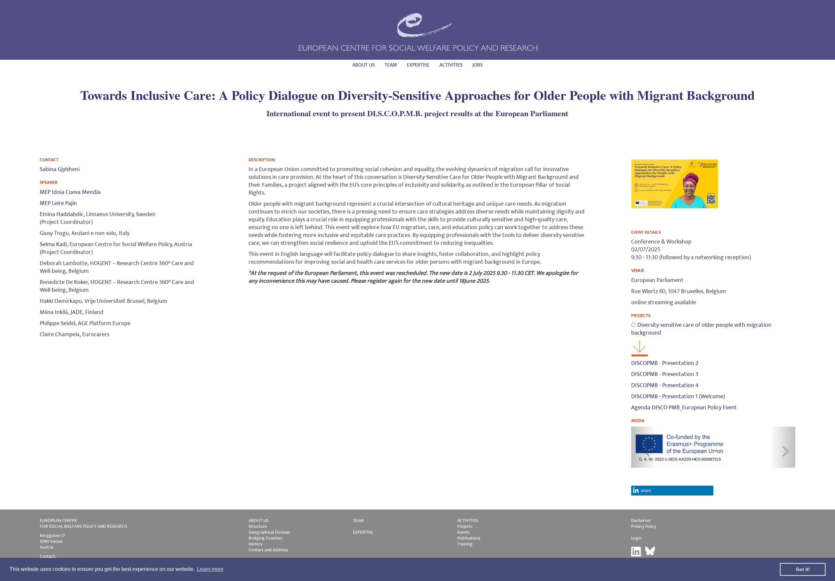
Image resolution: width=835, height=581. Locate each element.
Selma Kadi (53, 244)
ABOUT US (258, 520)
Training (465, 544)
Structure (258, 526)
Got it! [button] (803, 569)
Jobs (477, 65)
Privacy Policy (643, 526)
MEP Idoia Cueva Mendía (70, 192)
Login (636, 538)
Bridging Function (265, 538)
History (255, 544)
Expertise (418, 65)
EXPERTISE (363, 532)
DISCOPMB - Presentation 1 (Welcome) (678, 396)
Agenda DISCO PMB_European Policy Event (684, 408)
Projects (465, 526)
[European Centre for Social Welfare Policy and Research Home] (417, 31)
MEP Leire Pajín (58, 203)
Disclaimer (641, 520)
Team (391, 65)
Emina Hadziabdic (62, 214)
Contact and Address (268, 550)
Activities (451, 65)
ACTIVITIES (467, 520)
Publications (468, 538)
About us (363, 65)
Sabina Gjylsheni (60, 169)
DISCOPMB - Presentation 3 (664, 374)
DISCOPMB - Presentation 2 (664, 363)
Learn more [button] (210, 569)
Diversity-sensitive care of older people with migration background (701, 329)
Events (463, 532)
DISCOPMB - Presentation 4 (665, 385)
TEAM (358, 520)
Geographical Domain (269, 532)
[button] (643, 447)
